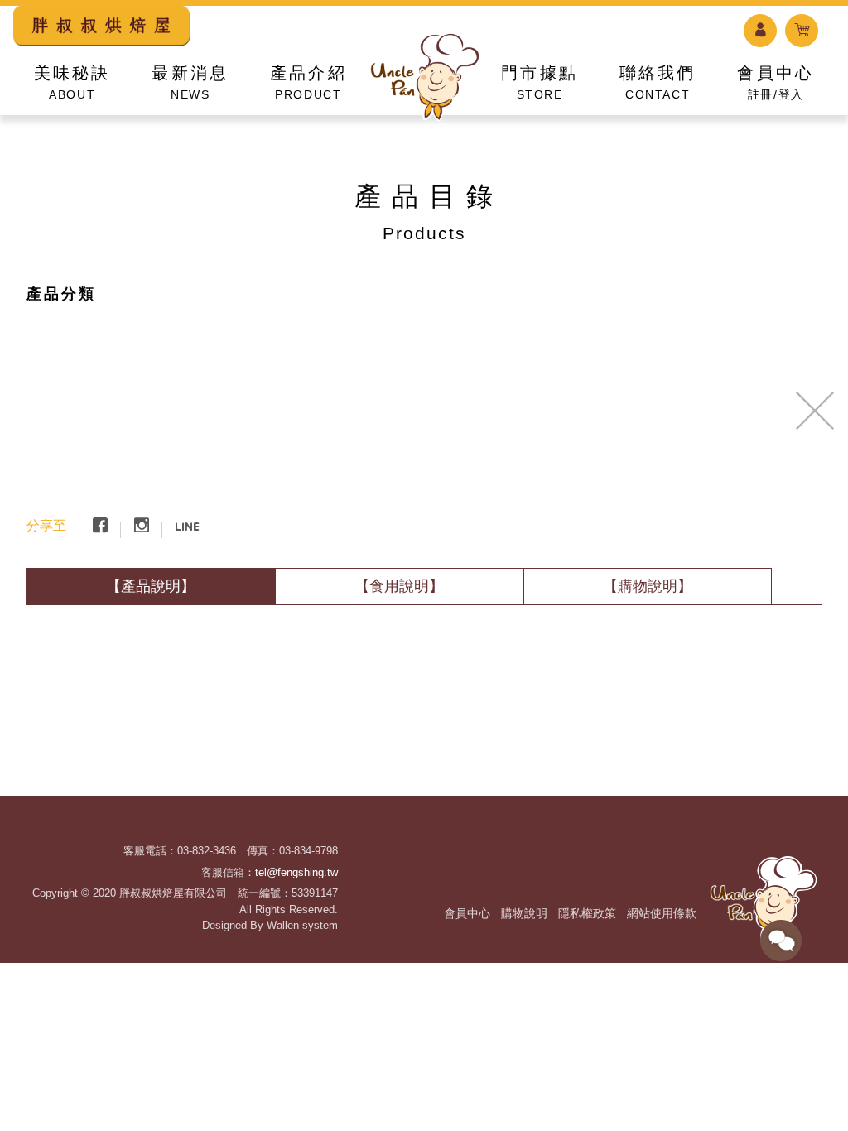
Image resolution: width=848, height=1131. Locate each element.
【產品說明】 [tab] (150, 586)
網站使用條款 (661, 913)
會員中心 (467, 913)
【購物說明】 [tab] (647, 586)
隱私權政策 (587, 913)
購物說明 (524, 913)
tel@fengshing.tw (296, 872)
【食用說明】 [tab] (399, 586)
